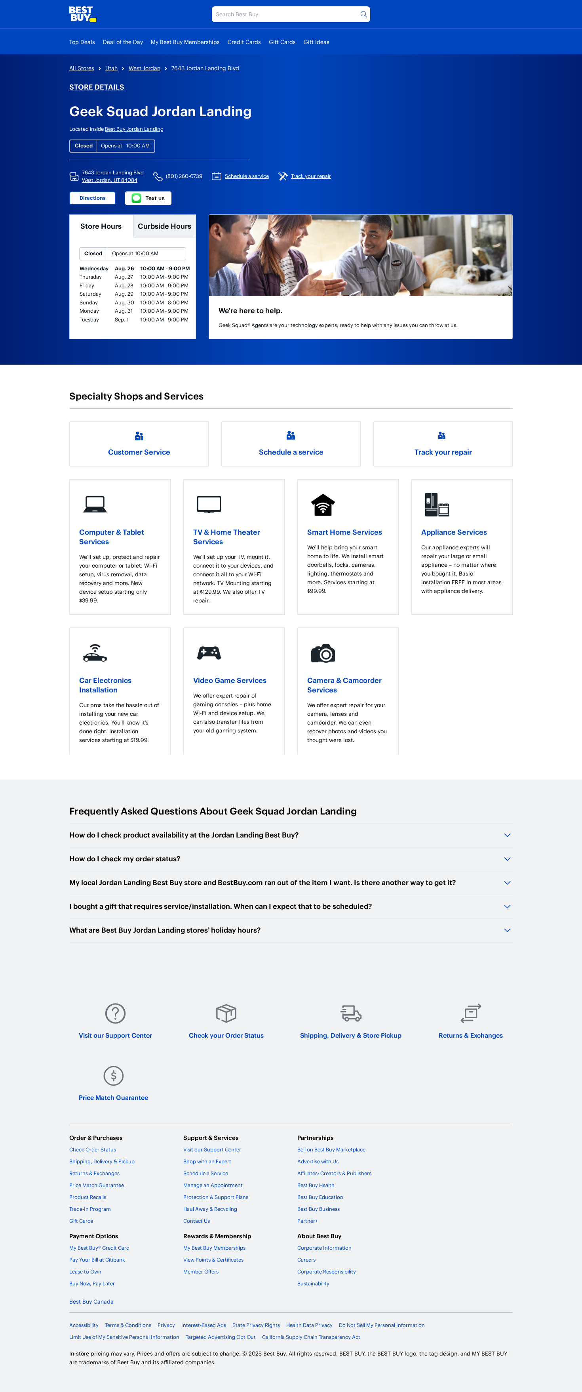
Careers (306, 1259)
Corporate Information (324, 1248)
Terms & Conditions (128, 1325)
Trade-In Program (90, 1209)
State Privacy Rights (256, 1325)
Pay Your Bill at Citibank (97, 1259)
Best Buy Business (318, 1209)
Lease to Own (85, 1271)
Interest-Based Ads (203, 1325)
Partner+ (307, 1221)
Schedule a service (291, 451)
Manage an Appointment (213, 1185)
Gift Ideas (316, 41)
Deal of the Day (123, 41)
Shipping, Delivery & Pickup (102, 1161)
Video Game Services (229, 680)
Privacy (166, 1325)
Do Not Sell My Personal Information (382, 1325)
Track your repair (443, 451)
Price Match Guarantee (113, 1097)
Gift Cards (282, 41)
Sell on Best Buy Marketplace (331, 1149)
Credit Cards (244, 41)
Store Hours (101, 226)
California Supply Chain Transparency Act (311, 1337)
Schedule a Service (205, 1173)
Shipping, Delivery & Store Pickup (350, 1035)
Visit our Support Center (115, 1035)
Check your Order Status (226, 1035)
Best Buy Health (316, 1185)
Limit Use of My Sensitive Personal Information (124, 1337)
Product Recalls (87, 1197)
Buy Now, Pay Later (92, 1283)
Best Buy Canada (91, 1301)
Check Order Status (92, 1149)
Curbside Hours (164, 226)
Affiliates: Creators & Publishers (334, 1173)
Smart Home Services (344, 532)
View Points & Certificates (213, 1259)
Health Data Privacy (309, 1325)
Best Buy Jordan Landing (134, 129)
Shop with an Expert (207, 1161)
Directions (93, 198)
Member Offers (201, 1271)
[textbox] (120, 579)
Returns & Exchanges (471, 1035)
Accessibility (84, 1325)
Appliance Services (454, 532)
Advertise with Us (318, 1161)
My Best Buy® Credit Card (99, 1248)
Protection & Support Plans (215, 1197)
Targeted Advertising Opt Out (221, 1337)
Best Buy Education (320, 1197)
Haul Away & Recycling (210, 1209)
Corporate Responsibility (326, 1271)
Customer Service (139, 451)
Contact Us (196, 1221)
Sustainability (313, 1283)
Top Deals (82, 41)
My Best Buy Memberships (185, 41)
